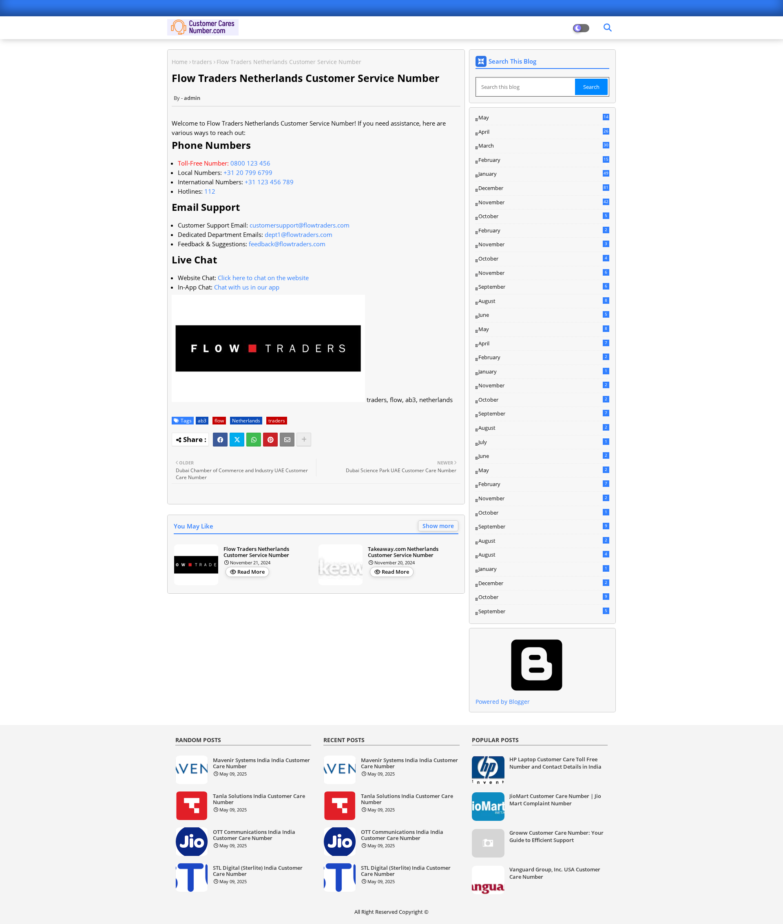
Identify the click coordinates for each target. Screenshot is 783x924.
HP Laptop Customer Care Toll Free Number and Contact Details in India (555, 763)
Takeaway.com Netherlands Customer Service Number (403, 552)
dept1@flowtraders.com (298, 234)
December (543, 188)
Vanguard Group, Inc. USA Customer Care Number (554, 873)
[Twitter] (237, 440)
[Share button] (303, 440)
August (542, 301)
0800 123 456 (250, 163)
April (543, 131)
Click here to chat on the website (263, 278)
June (542, 314)
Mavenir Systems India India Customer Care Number (261, 763)
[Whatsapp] (253, 440)
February (543, 160)
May (543, 118)
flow (219, 420)
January (543, 173)
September (542, 286)
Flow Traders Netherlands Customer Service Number (256, 552)
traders (202, 62)
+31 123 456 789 (269, 182)
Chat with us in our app (246, 287)
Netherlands (246, 420)
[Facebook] (220, 440)
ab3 (202, 420)
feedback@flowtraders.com (287, 244)
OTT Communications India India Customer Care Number (254, 835)
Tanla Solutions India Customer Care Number (259, 799)
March (543, 146)
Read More (251, 571)
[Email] (287, 440)
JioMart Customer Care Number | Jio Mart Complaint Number (555, 799)
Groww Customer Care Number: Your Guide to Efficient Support (556, 836)
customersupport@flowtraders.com (299, 225)
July (542, 442)
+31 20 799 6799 (247, 172)
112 (209, 191)
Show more (438, 526)
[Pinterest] (270, 440)
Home (180, 62)
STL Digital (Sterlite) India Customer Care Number (258, 871)
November (543, 203)
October (542, 216)
